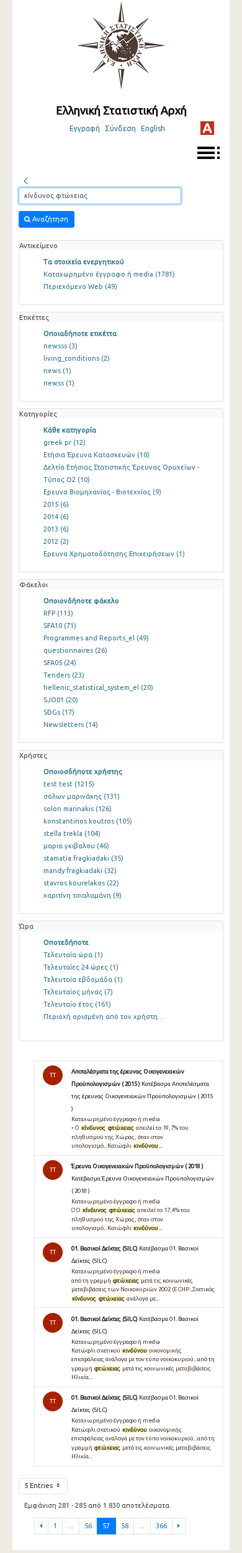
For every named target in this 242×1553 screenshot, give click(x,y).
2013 (56, 529)
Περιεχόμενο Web (80, 286)
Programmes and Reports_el (96, 638)
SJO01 (60, 699)
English (153, 128)
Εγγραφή (84, 128)
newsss (60, 346)
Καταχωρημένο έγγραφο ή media (109, 274)
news (57, 370)
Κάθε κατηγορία (69, 430)
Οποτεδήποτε (66, 942)
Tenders (63, 675)
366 (161, 1525)
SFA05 (59, 662)
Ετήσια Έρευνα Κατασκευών (96, 454)
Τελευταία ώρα (73, 954)
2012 (56, 541)
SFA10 (59, 625)
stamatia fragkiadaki (83, 858)
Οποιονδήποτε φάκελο (81, 600)
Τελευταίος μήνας (78, 992)
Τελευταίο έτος (77, 1004)
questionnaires (75, 650)
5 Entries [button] (39, 1485)
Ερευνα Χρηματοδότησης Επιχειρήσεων (114, 553)
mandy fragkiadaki (80, 870)
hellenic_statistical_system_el (98, 687)
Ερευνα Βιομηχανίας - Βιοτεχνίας (102, 492)
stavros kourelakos (81, 883)
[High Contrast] (207, 128)
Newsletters (70, 724)
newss (58, 383)
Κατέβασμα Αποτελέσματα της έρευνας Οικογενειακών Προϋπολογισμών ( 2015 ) (142, 1096)
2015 (56, 504)
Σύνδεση (120, 128)
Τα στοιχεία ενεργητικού (83, 261)
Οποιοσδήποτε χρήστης (82, 771)
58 (124, 1525)
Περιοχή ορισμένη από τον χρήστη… (103, 1016)
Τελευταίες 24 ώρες (81, 967)
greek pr (64, 442)
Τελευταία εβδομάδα (83, 979)
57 (106, 1525)
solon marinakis (77, 808)
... (70, 1525)
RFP (58, 613)
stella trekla (72, 833)
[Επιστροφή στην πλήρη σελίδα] (25, 179)
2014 (56, 516)
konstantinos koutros (87, 821)
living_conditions (76, 358)
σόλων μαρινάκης (81, 796)
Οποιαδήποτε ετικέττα (80, 333)
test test (68, 784)
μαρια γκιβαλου (76, 846)
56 (88, 1525)
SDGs (58, 712)
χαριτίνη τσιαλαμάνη (82, 895)
